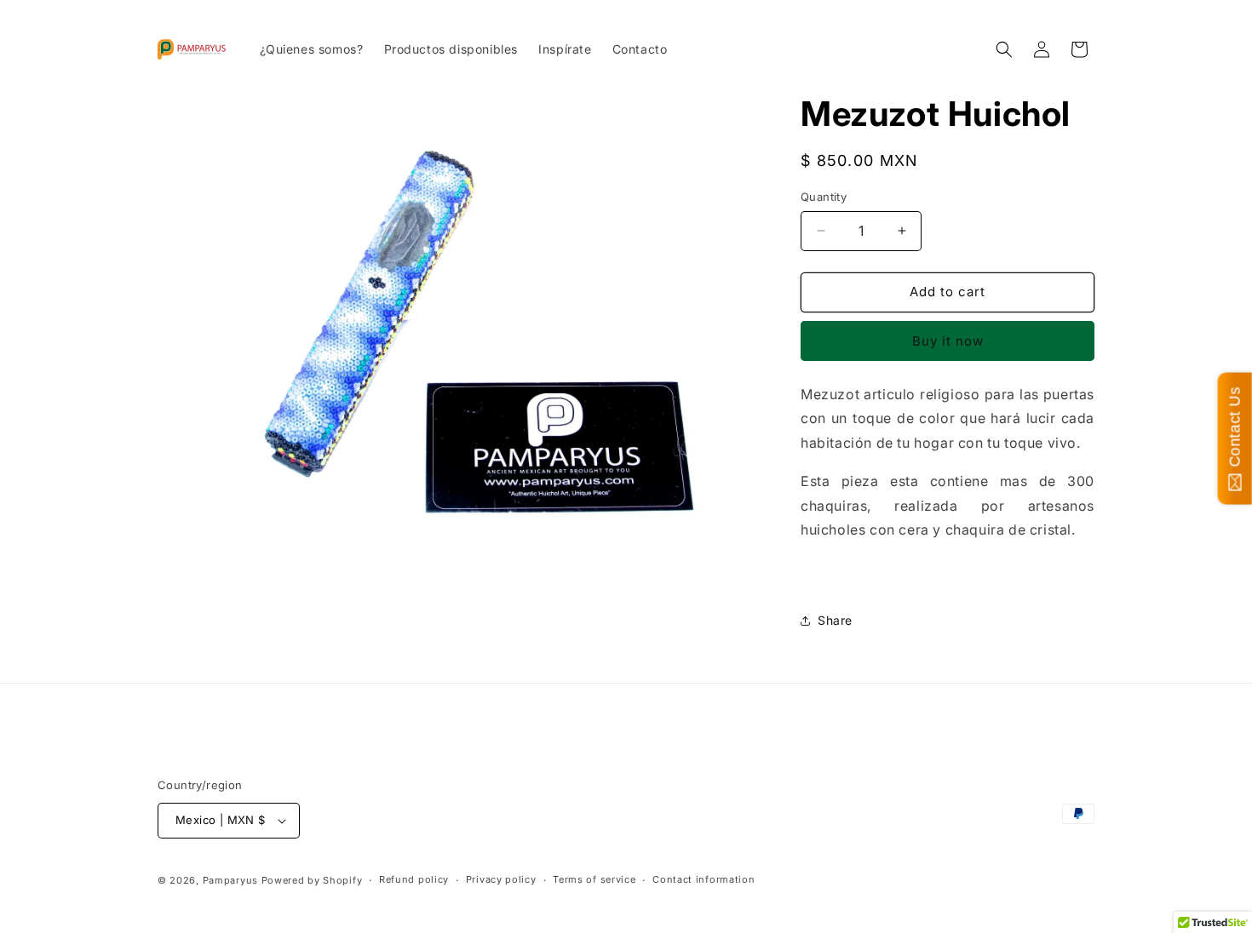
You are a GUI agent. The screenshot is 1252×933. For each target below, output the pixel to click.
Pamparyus (230, 880)
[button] (1004, 49)
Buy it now (948, 341)
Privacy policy (501, 879)
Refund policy (414, 879)
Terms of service (594, 879)
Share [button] (835, 620)
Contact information (703, 879)
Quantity (824, 196)
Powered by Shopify (312, 880)
